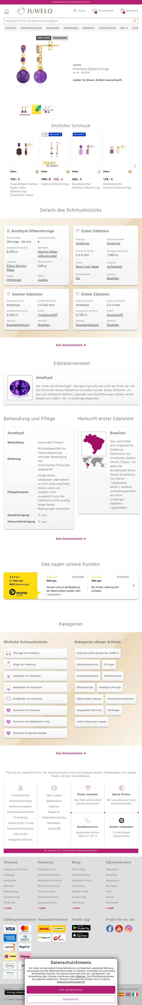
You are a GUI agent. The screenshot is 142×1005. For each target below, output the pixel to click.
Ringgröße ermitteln (21, 840)
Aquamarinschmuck (50, 880)
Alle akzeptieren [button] (71, 990)
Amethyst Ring (80, 875)
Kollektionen (71, 28)
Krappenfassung (18, 325)
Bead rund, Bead (87, 266)
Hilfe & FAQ (20, 834)
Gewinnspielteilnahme (20, 812)
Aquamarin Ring (81, 880)
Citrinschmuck (46, 891)
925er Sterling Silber (16, 268)
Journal (52, 829)
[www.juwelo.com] (128, 994)
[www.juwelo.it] (135, 994)
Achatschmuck (47, 869)
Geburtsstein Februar (89, 699)
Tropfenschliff (48, 315)
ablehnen (81, 976)
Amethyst (82, 243)
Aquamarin (112, 880)
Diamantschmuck (48, 897)
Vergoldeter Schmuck (89, 710)
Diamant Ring (80, 891)
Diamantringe (12, 897)
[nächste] (134, 166)
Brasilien (113, 278)
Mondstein (112, 902)
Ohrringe (109, 664)
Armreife (9, 886)
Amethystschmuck (87, 676)
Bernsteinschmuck (49, 886)
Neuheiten (89, 28)
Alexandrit (112, 869)
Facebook (110, 928)
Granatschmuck (47, 902)
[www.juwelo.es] (121, 994)
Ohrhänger (14, 280)
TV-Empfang (20, 817)
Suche (135, 21)
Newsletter (54, 823)
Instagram (128, 928)
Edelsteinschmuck (31, 28)
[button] (6, 11)
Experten (54, 806)
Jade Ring (78, 902)
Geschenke (52, 28)
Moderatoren (54, 801)
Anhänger (9, 875)
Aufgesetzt (114, 266)
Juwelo (43, 280)
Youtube (119, 928)
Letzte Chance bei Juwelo (92, 722)
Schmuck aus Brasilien (120, 699)
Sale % (124, 28)
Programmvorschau (54, 817)
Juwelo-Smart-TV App (20, 823)
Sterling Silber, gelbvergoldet (48, 254)
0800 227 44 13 (87, 836)
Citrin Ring (78, 886)
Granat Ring (79, 897)
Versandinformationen (20, 829)
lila (78, 278)
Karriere (8, 989)
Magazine (54, 812)
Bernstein (112, 886)
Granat (110, 897)
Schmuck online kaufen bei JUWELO (98, 653)
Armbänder (10, 880)
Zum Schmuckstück (69, 345)
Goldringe (9, 902)
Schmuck (11, 28)
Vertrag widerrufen (18, 992)
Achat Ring (78, 869)
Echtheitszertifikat (20, 801)
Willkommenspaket (20, 806)
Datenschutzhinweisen (69, 982)
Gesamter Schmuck (15, 869)
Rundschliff (115, 315)
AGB (21, 989)
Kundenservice (20, 795)
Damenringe (11, 891)
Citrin (109, 891)
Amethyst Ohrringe (110, 687)
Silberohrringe (85, 687)
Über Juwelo (54, 795)
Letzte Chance (107, 28)
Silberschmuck (112, 676)
